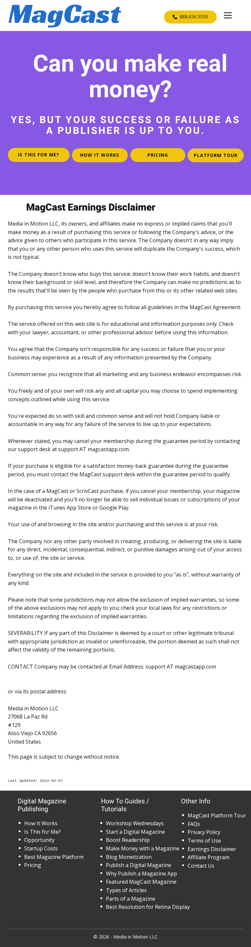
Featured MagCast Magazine (141, 881)
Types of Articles (126, 890)
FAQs (194, 824)
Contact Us (201, 865)
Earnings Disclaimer (212, 849)
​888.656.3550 (193, 16)
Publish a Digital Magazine (138, 865)
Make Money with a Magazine (142, 848)
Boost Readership (128, 840)
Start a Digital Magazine (135, 831)
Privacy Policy (204, 832)
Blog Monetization (129, 856)
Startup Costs (41, 848)
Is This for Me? (42, 831)
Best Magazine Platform (54, 856)
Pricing (157, 155)
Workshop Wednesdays (135, 823)
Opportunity (39, 840)
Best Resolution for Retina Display (148, 906)
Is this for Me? (38, 154)
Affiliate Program (208, 857)
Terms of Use (204, 840)
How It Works (41, 823)
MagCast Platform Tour (217, 815)
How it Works (99, 155)
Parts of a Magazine (130, 898)
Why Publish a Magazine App (141, 873)
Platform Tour (216, 155)
